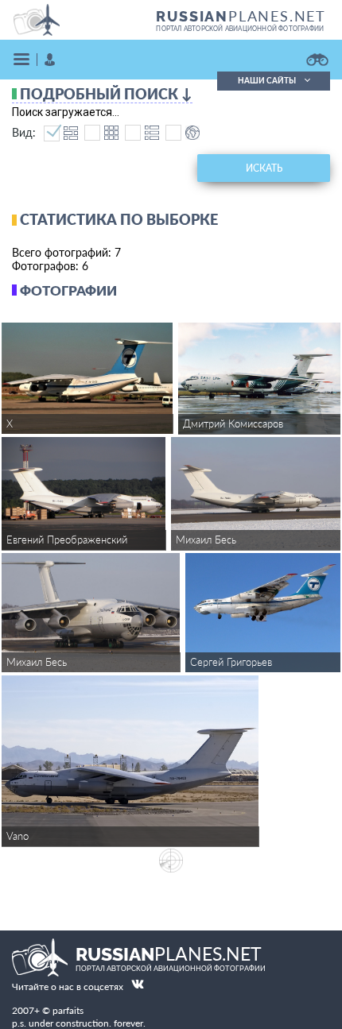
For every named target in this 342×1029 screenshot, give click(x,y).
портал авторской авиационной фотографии (240, 29)
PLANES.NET (241, 16)
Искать (264, 168)
